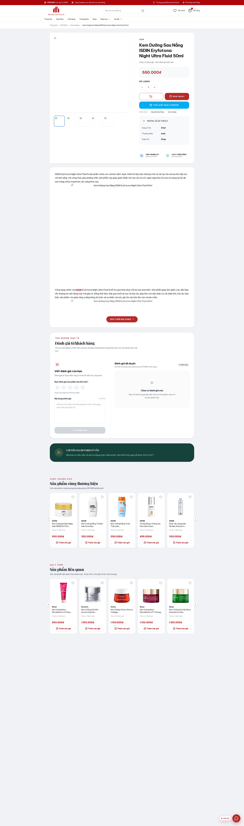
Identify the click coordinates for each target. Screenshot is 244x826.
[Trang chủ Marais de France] (56, 10)
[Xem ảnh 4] (96, 121)
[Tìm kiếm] (143, 11)
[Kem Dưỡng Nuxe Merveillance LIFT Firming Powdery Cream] (121, 592)
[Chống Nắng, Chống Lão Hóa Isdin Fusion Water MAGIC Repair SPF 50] (121, 506)
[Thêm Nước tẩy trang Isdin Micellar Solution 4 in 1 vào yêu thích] (160, 497)
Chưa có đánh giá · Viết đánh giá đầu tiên (156, 62)
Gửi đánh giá (81, 430)
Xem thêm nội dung (120, 319)
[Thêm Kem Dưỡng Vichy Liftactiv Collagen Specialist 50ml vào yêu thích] (102, 582)
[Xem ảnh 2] (71, 121)
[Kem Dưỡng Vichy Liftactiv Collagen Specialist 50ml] (92, 592)
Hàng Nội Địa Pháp (157, 112)
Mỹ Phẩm (64, 25)
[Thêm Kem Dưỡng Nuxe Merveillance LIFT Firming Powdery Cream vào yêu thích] (131, 582)
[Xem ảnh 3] (84, 121)
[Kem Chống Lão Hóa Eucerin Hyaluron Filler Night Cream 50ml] (63, 592)
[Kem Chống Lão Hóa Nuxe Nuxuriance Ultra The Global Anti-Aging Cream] (151, 592)
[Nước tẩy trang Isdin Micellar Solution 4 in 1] (151, 506)
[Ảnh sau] (125, 74)
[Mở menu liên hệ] (236, 818)
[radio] (57, 387)
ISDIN (141, 39)
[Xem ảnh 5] (108, 121)
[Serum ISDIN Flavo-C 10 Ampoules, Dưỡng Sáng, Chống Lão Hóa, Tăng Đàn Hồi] (180, 506)
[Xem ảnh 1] (59, 121)
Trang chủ (53, 25)
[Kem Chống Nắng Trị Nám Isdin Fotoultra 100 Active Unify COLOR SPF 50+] (63, 506)
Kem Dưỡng (75, 25)
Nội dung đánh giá (63, 398)
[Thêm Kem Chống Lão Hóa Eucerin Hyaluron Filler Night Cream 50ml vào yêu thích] (72, 582)
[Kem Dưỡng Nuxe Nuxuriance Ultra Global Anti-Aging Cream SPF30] (180, 592)
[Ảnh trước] (58, 74)
